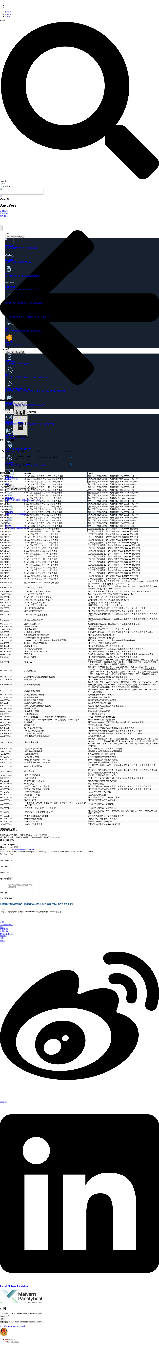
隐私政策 (4, 929)
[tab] (2, 440)
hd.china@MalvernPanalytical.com (20, 849)
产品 (2, 922)
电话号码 (4, 879)
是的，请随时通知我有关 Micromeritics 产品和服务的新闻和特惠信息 (32, 912)
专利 (2, 938)
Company (4, 866)
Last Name (4, 860)
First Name (4, 854)
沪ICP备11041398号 (8, 1324)
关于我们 (8, 3)
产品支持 (4, 931)
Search (2, 21)
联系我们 (8, 8)
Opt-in (2, 909)
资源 (2, 927)
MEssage (4, 892)
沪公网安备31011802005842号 (13, 1326)
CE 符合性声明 (6, 925)
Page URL (4, 898)
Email (2, 873)
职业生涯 (8, 5)
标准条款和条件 (7, 934)
